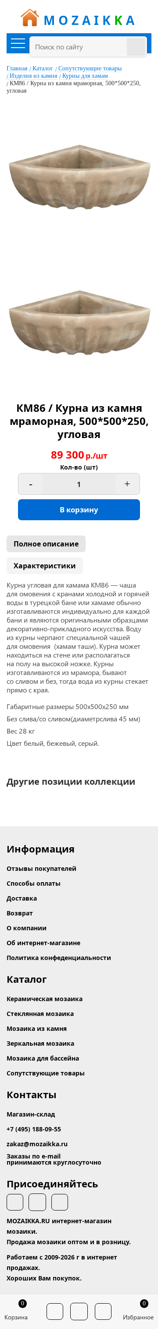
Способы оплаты (34, 883)
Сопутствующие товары (90, 68)
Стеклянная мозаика (40, 1013)
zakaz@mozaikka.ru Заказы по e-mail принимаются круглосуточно (54, 1153)
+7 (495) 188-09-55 (34, 1129)
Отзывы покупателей (41, 868)
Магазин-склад (31, 1114)
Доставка (22, 898)
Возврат (20, 913)
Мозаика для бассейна (43, 1058)
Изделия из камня (33, 76)
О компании (27, 928)
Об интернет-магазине (43, 943)
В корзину (79, 509)
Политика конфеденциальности (59, 957)
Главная (17, 68)
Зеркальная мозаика (40, 1043)
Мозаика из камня (37, 1028)
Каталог (42, 68)
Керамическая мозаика (45, 999)
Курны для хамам (85, 76)
